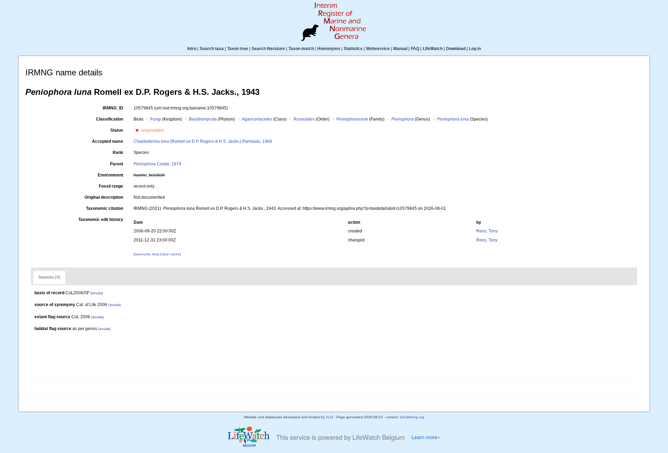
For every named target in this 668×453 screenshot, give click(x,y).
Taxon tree (237, 48)
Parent (116, 164)
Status (116, 130)
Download (456, 48)
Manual (400, 48)
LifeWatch (433, 48)
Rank (118, 152)
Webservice (378, 48)
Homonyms (328, 48)
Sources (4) (49, 277)
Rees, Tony (487, 231)
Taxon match (301, 48)
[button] (137, 130)
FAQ (415, 48)
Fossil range (111, 186)
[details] (96, 293)
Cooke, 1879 (157, 164)
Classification (109, 119)
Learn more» (426, 437)
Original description (104, 197)
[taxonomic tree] (147, 254)
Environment (110, 175)
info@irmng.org (412, 417)
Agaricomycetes (257, 119)
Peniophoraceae (352, 119)
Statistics (353, 48)
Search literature (268, 48)
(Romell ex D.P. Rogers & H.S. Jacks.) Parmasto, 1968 (203, 141)
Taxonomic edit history (100, 219)
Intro (191, 48)
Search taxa (212, 48)
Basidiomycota (203, 119)
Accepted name (107, 141)
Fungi (155, 119)
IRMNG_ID (113, 108)
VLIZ (329, 417)
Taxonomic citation (104, 208)
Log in (475, 48)
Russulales (304, 119)
